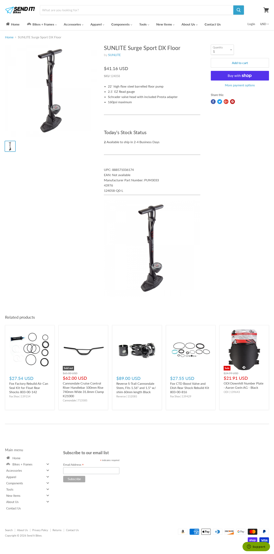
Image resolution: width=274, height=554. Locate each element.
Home (9, 37)
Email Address (73, 465)
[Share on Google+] (226, 101)
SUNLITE (114, 55)
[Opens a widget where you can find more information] (256, 547)
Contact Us (72, 530)
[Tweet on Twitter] (219, 101)
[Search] (238, 10)
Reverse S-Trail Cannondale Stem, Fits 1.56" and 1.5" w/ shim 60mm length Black (136, 388)
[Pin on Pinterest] (232, 101)
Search (9, 530)
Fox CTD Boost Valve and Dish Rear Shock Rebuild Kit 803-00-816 (189, 388)
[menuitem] (12, 24)
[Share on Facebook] (213, 101)
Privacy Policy (40, 530)
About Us (22, 530)
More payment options (240, 85)
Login (251, 24)
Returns (57, 530)
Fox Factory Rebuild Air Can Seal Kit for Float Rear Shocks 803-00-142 (28, 388)
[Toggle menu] (47, 464)
